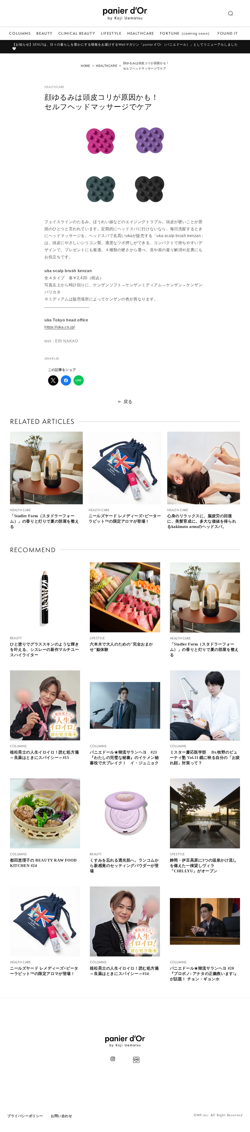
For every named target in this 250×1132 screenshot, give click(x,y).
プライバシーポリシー (25, 1116)
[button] (230, 13)
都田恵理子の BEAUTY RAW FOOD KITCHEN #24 (43, 863)
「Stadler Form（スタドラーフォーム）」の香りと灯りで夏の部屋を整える (44, 521)
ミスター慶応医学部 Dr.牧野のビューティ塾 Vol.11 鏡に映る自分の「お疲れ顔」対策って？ (205, 757)
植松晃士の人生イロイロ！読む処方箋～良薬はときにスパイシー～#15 (44, 755)
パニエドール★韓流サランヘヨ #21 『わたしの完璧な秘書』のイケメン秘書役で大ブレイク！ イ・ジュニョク (124, 757)
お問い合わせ (61, 1116)
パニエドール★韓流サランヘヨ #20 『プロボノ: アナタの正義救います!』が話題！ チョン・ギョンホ (204, 973)
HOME (85, 66)
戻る (128, 401)
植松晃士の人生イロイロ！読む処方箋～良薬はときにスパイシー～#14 (124, 971)
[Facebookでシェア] (66, 380)
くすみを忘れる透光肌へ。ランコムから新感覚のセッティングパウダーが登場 (124, 865)
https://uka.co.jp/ (59, 327)
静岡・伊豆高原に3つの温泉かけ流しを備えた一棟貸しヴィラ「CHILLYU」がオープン (203, 865)
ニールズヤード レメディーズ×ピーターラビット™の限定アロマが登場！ (125, 518)
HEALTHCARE (106, 66)
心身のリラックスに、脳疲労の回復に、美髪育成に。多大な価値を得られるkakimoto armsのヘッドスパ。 (201, 521)
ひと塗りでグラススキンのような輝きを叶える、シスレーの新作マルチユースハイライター (44, 649)
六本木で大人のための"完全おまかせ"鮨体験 (121, 647)
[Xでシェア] (53, 380)
